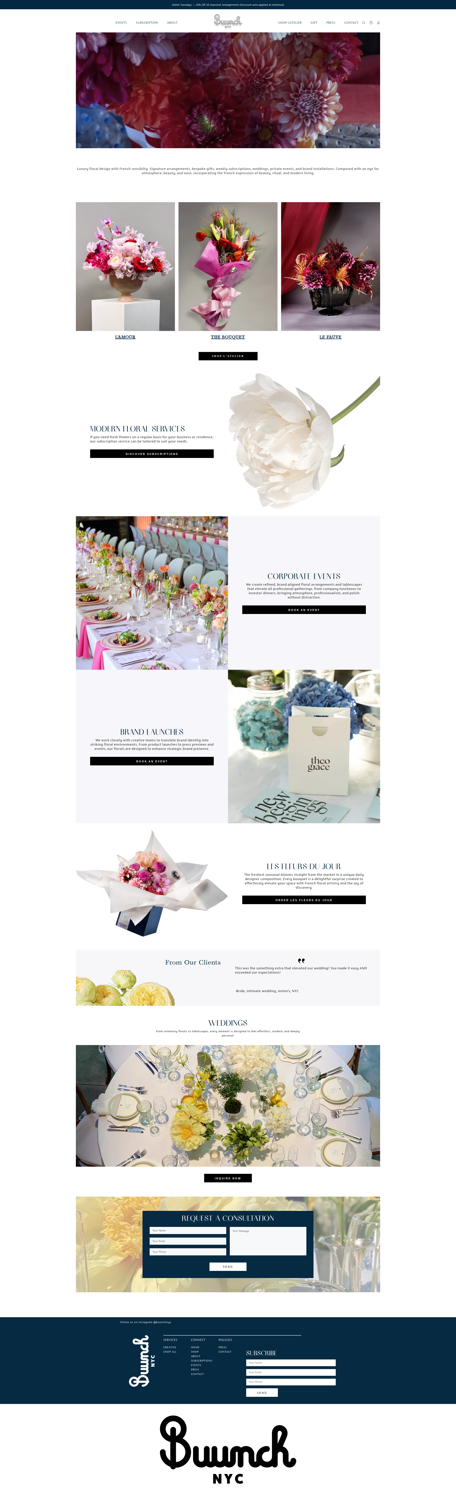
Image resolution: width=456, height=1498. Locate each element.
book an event (304, 609)
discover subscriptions (152, 453)
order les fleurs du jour (304, 900)
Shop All (170, 1352)
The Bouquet (228, 337)
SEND (228, 1266)
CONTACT (197, 1374)
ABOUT (195, 1356)
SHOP (195, 1352)
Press (223, 1347)
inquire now (228, 1178)
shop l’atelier (228, 356)
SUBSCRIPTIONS (202, 1360)
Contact (225, 1352)
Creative (169, 1347)
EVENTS (196, 1365)
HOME (195, 1347)
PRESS (195, 1369)
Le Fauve (330, 337)
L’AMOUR (125, 337)
